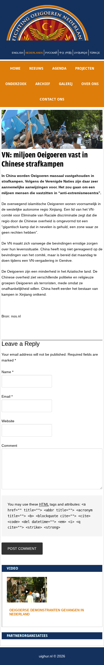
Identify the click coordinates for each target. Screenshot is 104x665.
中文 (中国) (65, 58)
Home (15, 74)
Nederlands (34, 58)
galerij (65, 90)
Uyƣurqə (80, 58)
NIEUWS (36, 74)
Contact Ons (52, 105)
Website (8, 427)
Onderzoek (16, 90)
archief (42, 90)
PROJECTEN (84, 74)
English (17, 58)
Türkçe (95, 58)
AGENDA (59, 74)
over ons (90, 90)
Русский (51, 58)
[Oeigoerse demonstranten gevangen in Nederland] (27, 606)
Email (7, 402)
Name (7, 378)
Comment (9, 452)
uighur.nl (55, 26)
